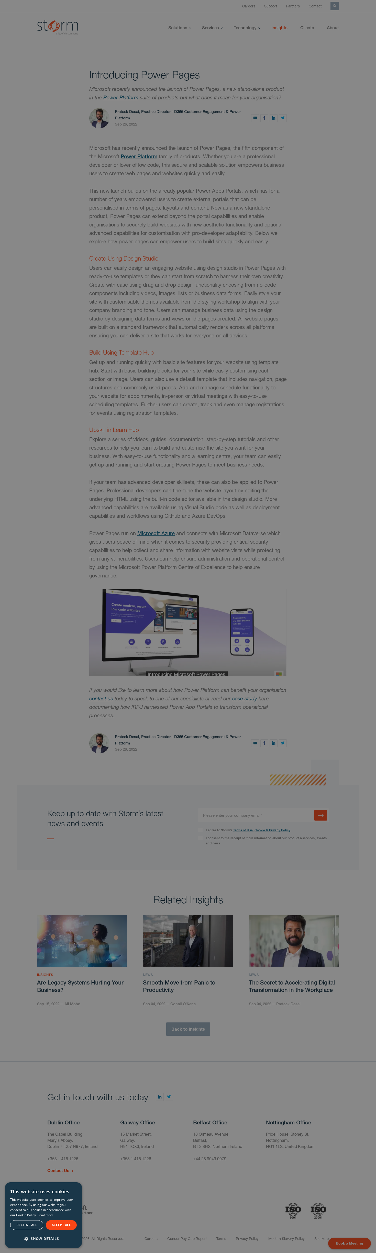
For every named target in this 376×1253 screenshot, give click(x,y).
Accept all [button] (61, 1225)
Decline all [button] (26, 1225)
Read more (46, 1215)
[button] (43, 1238)
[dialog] (43, 1215)
